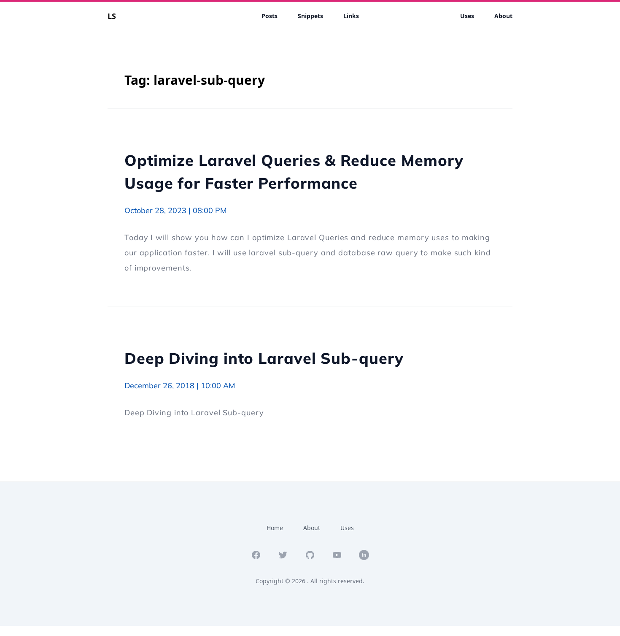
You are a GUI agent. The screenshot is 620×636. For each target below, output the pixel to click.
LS (112, 16)
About (503, 16)
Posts (269, 16)
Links (351, 16)
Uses (467, 16)
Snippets (310, 16)
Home (275, 528)
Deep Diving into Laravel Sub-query (264, 358)
